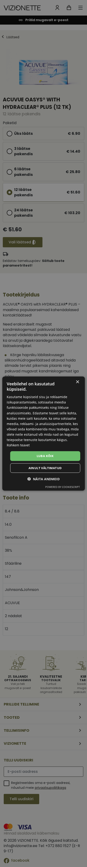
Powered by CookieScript (62, 487)
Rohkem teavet (18, 445)
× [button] (77, 382)
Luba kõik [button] (45, 456)
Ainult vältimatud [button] (45, 468)
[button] (43, 479)
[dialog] (43, 433)
